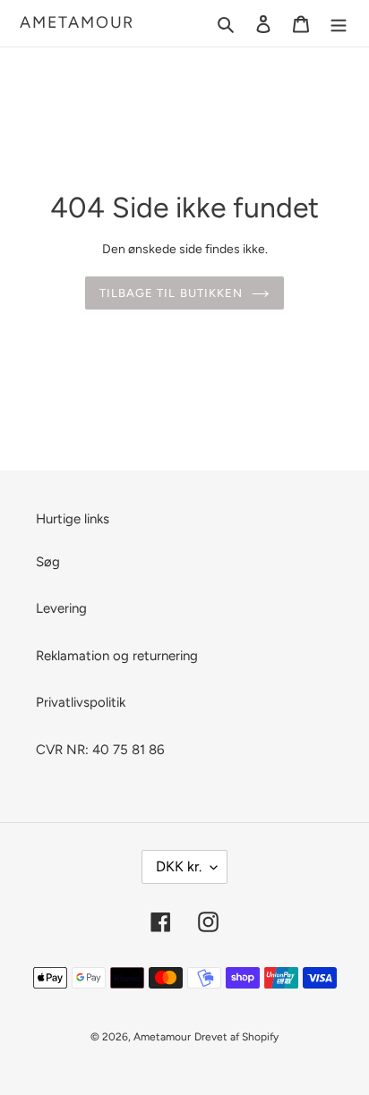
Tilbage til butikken (171, 293)
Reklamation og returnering (117, 656)
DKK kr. (179, 866)
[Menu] (338, 23)
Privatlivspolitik (80, 702)
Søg (48, 562)
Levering (61, 608)
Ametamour (77, 22)
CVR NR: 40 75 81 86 (100, 750)
